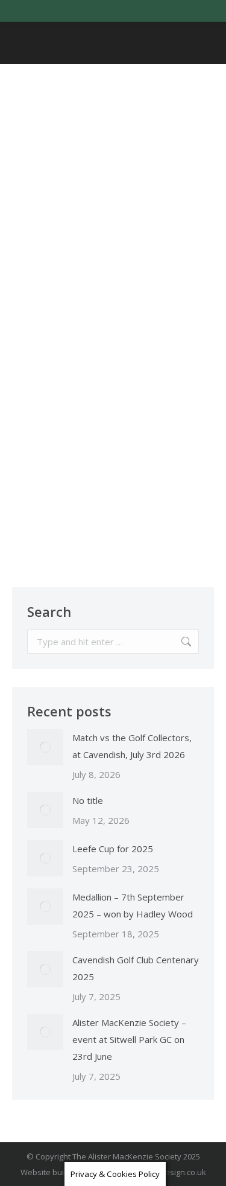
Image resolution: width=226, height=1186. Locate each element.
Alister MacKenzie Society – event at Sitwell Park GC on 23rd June (129, 1039)
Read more (51, 528)
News (40, 327)
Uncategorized (81, 327)
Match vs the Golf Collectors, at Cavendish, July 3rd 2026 (132, 746)
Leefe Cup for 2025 (112, 849)
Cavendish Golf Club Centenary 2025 (135, 968)
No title (87, 800)
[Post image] (45, 747)
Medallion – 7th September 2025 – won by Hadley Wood (132, 905)
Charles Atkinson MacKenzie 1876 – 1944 (98, 286)
